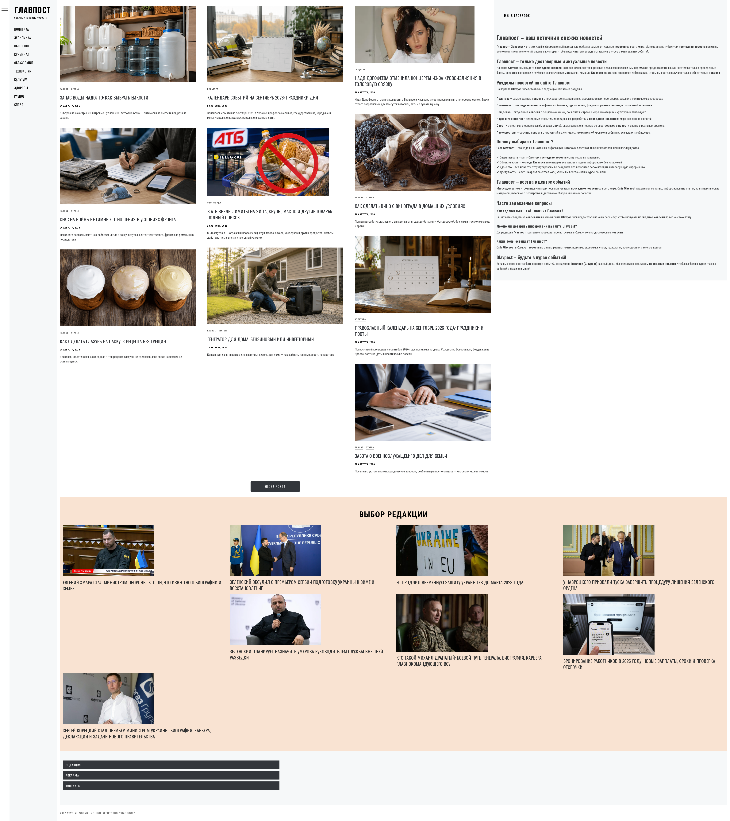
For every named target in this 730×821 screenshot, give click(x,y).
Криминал (21, 54)
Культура (21, 79)
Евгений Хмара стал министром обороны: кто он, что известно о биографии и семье (142, 585)
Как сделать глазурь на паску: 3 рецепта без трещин (113, 341)
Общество (21, 46)
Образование (23, 63)
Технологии (23, 71)
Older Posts (275, 486)
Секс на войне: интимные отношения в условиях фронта (118, 219)
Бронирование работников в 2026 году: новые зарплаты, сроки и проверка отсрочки (639, 663)
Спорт (18, 104)
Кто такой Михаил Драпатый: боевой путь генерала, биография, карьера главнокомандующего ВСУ (469, 660)
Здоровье (21, 88)
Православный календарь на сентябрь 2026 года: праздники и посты (419, 330)
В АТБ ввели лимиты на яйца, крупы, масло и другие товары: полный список (269, 214)
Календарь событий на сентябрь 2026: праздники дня (262, 97)
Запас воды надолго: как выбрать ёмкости (104, 97)
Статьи (75, 89)
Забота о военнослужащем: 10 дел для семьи (401, 455)
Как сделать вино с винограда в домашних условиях (410, 205)
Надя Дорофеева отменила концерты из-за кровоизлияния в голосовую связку (418, 80)
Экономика (22, 37)
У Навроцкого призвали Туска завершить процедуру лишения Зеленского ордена (638, 584)
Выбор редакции (393, 514)
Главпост (32, 9)
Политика (21, 29)
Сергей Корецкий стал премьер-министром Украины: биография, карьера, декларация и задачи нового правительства (137, 733)
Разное (19, 96)
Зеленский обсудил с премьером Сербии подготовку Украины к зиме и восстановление (302, 584)
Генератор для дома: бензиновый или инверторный (260, 339)
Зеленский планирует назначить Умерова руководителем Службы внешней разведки (306, 654)
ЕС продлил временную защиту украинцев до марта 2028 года (459, 582)
